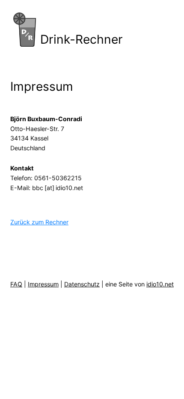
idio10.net (160, 284)
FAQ (16, 284)
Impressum (43, 284)
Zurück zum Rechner (39, 222)
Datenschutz (82, 284)
